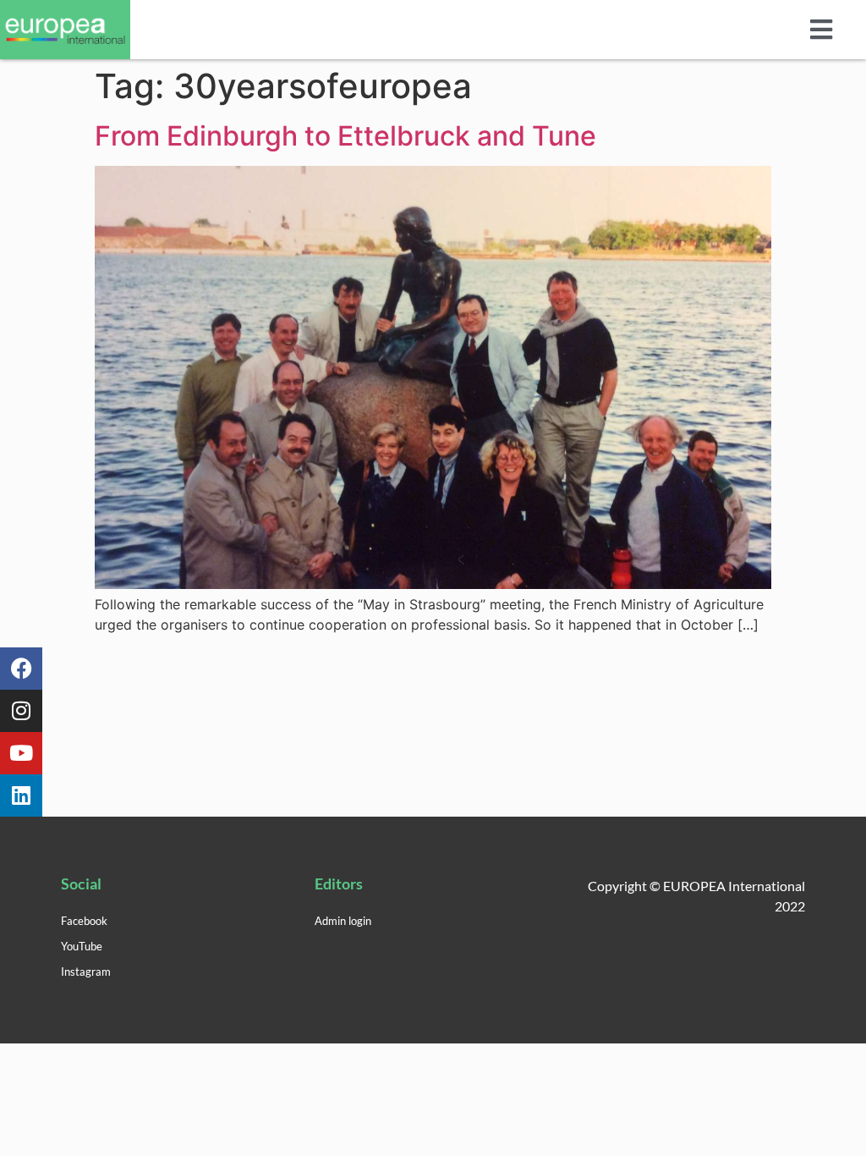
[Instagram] (21, 711)
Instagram (86, 971)
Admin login (343, 921)
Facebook (84, 921)
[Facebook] (21, 668)
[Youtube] (21, 753)
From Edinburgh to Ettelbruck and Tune (345, 135)
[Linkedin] (21, 795)
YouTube (81, 946)
